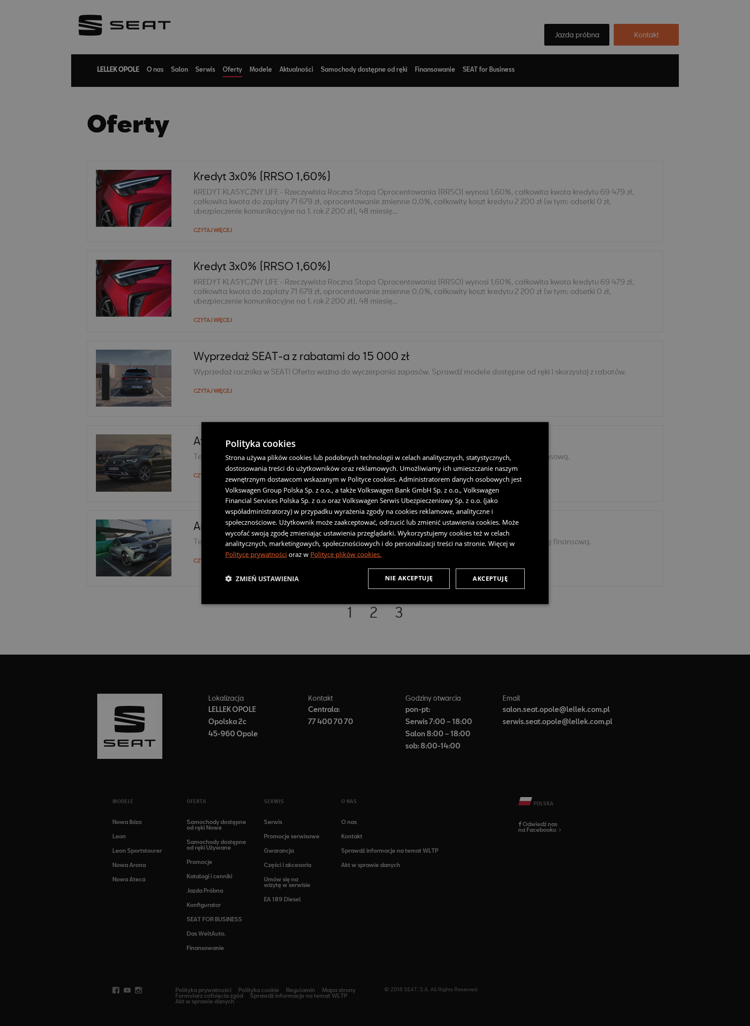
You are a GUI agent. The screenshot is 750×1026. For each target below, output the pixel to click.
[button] (262, 578)
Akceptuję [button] (490, 578)
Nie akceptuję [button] (409, 578)
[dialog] (375, 513)
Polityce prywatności (256, 554)
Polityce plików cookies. (346, 554)
